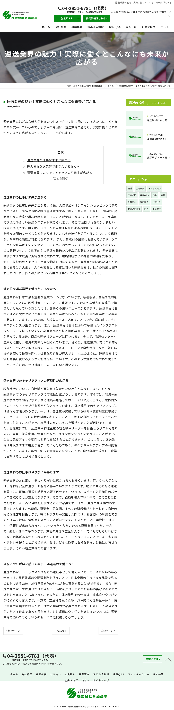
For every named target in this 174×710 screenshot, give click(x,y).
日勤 (155, 195)
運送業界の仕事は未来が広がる (49, 160)
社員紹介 (132, 201)
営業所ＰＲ (67, 18)
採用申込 (144, 201)
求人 (146, 208)
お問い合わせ (134, 208)
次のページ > (108, 630)
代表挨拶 (132, 195)
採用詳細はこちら (96, 18)
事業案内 (157, 208)
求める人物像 (155, 188)
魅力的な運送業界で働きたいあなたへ (53, 166)
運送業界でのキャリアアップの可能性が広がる (59, 172)
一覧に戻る (61, 630)
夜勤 (163, 195)
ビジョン (157, 201)
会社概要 (140, 188)
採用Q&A (144, 195)
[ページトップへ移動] (168, 659)
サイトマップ (101, 680)
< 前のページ (13, 630)
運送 (130, 188)
